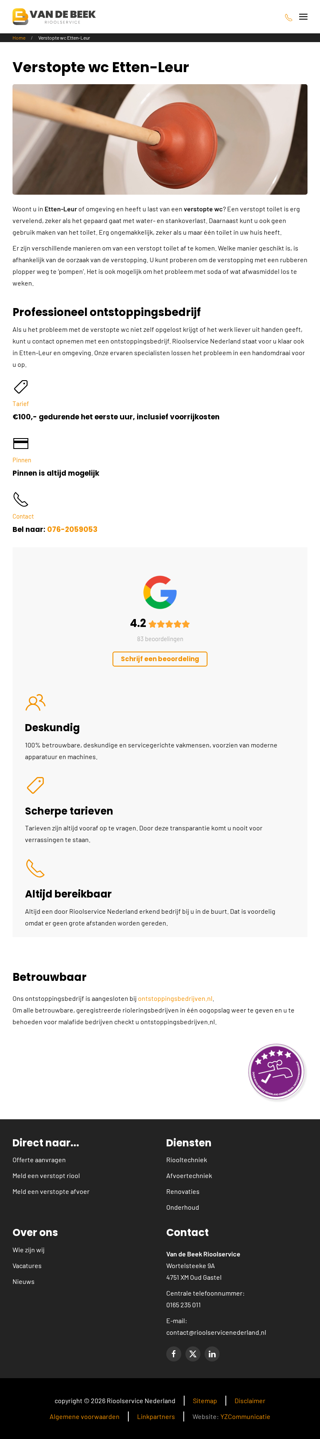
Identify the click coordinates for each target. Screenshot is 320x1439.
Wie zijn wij (28, 1249)
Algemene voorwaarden (85, 1416)
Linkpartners (156, 1416)
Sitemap (205, 1400)
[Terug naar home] (54, 16)
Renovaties (183, 1191)
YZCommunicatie (245, 1416)
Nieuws (23, 1281)
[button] (303, 16)
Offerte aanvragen (39, 1159)
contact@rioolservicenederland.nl (216, 1332)
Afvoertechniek (189, 1175)
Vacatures (27, 1265)
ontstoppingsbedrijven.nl (175, 998)
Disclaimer (250, 1400)
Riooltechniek (186, 1159)
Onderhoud (182, 1207)
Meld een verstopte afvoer (51, 1191)
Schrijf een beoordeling (160, 658)
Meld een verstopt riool (46, 1175)
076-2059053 (72, 529)
